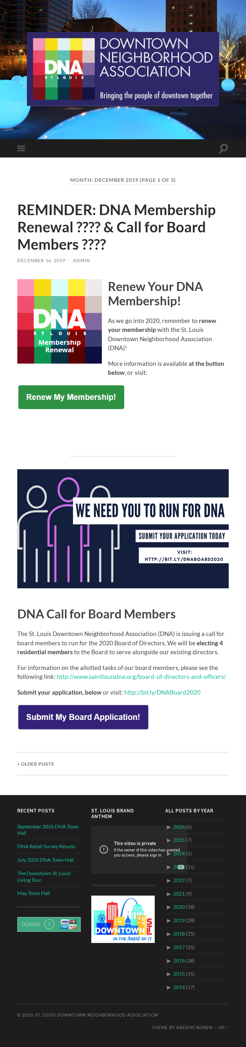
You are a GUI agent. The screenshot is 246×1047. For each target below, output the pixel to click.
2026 (179, 827)
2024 (179, 853)
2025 (179, 840)
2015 (179, 973)
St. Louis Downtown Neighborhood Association (96, 1015)
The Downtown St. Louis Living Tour (44, 876)
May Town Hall (33, 893)
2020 (179, 907)
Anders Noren (194, 1027)
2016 (179, 960)
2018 (179, 933)
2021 (179, 893)
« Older (35, 764)
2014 (179, 987)
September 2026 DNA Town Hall (48, 829)
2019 (179, 920)
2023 (179, 867)
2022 (179, 880)
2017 (179, 947)
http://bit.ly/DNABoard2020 (162, 692)
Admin (81, 260)
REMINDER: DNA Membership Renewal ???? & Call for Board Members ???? (116, 227)
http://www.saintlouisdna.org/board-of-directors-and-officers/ (141, 676)
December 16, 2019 (41, 260)
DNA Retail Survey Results (46, 846)
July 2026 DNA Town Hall (45, 860)
